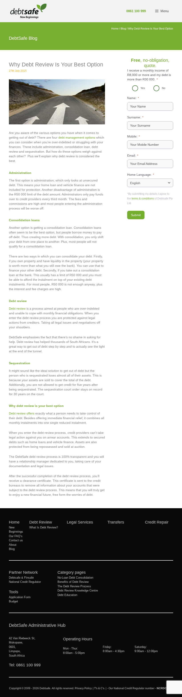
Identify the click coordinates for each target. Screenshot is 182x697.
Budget (13, 601)
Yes (142, 88)
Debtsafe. (45, 688)
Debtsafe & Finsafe (21, 577)
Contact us (16, 540)
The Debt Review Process (74, 586)
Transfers (115, 522)
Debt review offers (21, 413)
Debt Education (67, 595)
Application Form (20, 597)
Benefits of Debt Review (73, 581)
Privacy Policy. (83, 688)
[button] (161, 11)
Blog (123, 28)
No (163, 88)
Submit (136, 215)
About (12, 544)
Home (115, 28)
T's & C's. (99, 688)
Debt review (17, 308)
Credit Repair (156, 522)
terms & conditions (143, 198)
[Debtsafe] (28, 11)
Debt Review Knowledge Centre (77, 590)
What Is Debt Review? (43, 527)
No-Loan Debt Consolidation (75, 577)
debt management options (76, 137)
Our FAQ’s (15, 536)
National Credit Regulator (25, 581)
